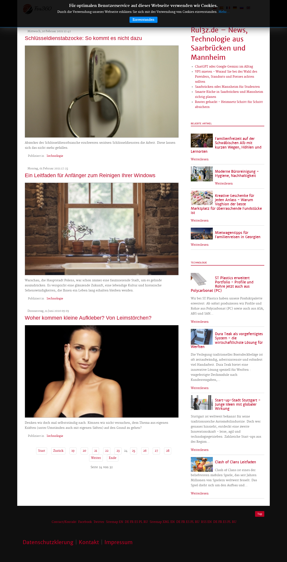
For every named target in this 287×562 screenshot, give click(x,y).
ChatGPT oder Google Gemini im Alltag (224, 67)
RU (146, 522)
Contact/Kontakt (63, 522)
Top (259, 513)
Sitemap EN (115, 522)
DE (127, 522)
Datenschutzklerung (48, 542)
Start (41, 451)
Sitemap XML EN (162, 522)
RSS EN (206, 522)
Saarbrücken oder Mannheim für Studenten (227, 87)
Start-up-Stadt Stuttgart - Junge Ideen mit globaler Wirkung (238, 404)
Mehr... (224, 12)
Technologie (54, 156)
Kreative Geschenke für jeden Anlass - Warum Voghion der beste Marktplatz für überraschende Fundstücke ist (226, 204)
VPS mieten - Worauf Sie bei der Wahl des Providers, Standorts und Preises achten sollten (226, 77)
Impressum (118, 542)
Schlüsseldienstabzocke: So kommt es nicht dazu (83, 38)
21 (95, 451)
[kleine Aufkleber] (102, 371)
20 (84, 451)
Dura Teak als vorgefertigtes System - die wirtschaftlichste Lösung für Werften (227, 340)
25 (133, 451)
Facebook (85, 522)
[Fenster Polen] (102, 228)
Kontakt (89, 542)
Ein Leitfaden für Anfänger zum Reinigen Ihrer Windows (90, 175)
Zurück (58, 451)
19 (73, 451)
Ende (112, 458)
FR (132, 522)
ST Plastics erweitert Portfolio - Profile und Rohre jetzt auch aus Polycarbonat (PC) (222, 284)
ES (136, 522)
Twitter (98, 522)
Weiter (96, 458)
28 (167, 451)
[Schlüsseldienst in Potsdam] (102, 91)
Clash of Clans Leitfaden (235, 462)
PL (141, 522)
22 (106, 451)
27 (156, 451)
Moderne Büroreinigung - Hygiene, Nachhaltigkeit (237, 173)
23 (118, 451)
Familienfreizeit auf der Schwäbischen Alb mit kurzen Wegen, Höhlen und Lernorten (226, 145)
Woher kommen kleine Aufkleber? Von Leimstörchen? (88, 318)
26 (145, 451)
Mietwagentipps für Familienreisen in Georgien (238, 235)
